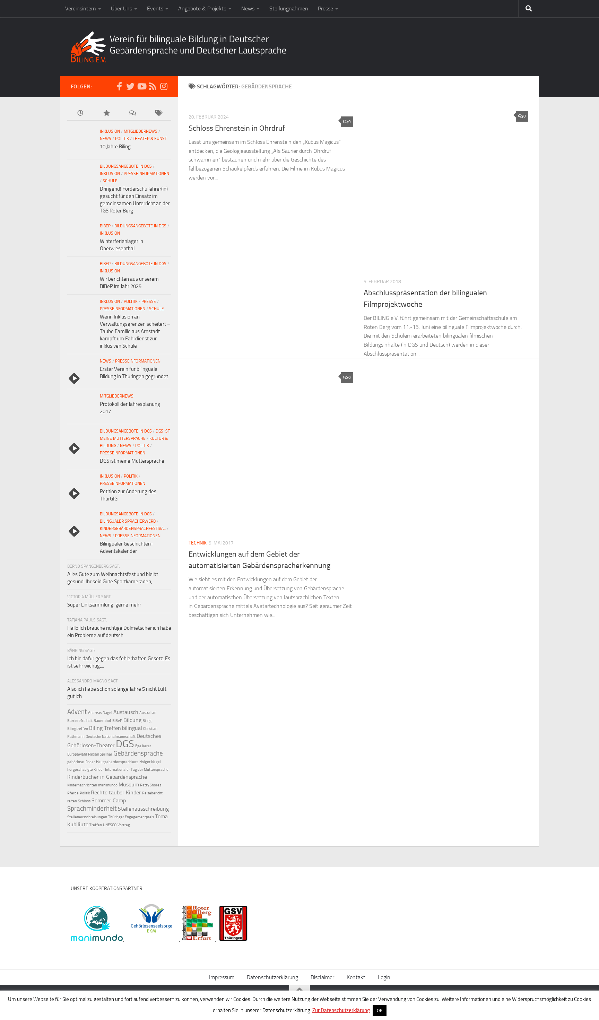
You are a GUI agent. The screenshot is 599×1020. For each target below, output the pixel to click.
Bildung (132, 720)
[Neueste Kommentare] (132, 113)
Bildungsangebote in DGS (126, 166)
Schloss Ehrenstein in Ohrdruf (237, 128)
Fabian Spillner (100, 754)
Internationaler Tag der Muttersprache (136, 769)
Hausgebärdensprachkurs (117, 762)
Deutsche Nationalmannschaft (111, 736)
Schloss (84, 801)
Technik (198, 543)
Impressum (221, 977)
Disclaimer (322, 977)
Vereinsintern (80, 8)
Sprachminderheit (92, 808)
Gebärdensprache (138, 753)
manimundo (108, 785)
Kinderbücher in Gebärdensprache (107, 777)
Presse (325, 8)
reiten (72, 801)
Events (155, 8)
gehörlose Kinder (81, 762)
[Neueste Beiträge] (80, 113)
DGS (125, 744)
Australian (147, 712)
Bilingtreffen (77, 728)
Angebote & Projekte (202, 8)
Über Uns (121, 8)
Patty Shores (150, 785)
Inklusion (110, 131)
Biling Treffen (105, 728)
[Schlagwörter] (158, 113)
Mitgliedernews (140, 131)
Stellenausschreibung (143, 808)
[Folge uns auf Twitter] (130, 86)
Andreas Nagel (100, 712)
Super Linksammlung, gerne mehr (104, 605)
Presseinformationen (146, 173)
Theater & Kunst (150, 138)
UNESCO (109, 825)
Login (384, 977)
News (247, 8)
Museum (129, 784)
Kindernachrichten (82, 785)
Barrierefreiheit (80, 720)
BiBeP (105, 226)
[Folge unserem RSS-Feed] (152, 86)
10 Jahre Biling (115, 146)
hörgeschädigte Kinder (85, 769)
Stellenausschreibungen (87, 817)
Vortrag (124, 825)
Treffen (95, 825)
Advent (77, 712)
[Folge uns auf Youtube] (141, 86)
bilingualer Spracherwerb (128, 521)
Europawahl (77, 754)
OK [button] (379, 1010)
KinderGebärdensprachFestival (133, 528)
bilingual (132, 728)
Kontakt (356, 977)
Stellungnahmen (288, 8)
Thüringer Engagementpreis (131, 817)
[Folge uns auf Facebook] (119, 86)
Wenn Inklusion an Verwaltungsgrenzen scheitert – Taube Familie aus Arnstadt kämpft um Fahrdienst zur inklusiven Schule (135, 331)
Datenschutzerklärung (272, 977)
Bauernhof (102, 720)
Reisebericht (152, 793)
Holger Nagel (150, 762)
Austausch (125, 712)
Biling (146, 720)
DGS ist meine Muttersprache (132, 461)
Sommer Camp (109, 800)
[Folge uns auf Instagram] (163, 86)
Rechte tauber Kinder (116, 792)
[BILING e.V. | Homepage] (178, 46)
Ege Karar (143, 746)
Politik (122, 138)
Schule (110, 180)
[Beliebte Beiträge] (106, 113)
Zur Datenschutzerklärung (341, 1010)
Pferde (73, 793)
